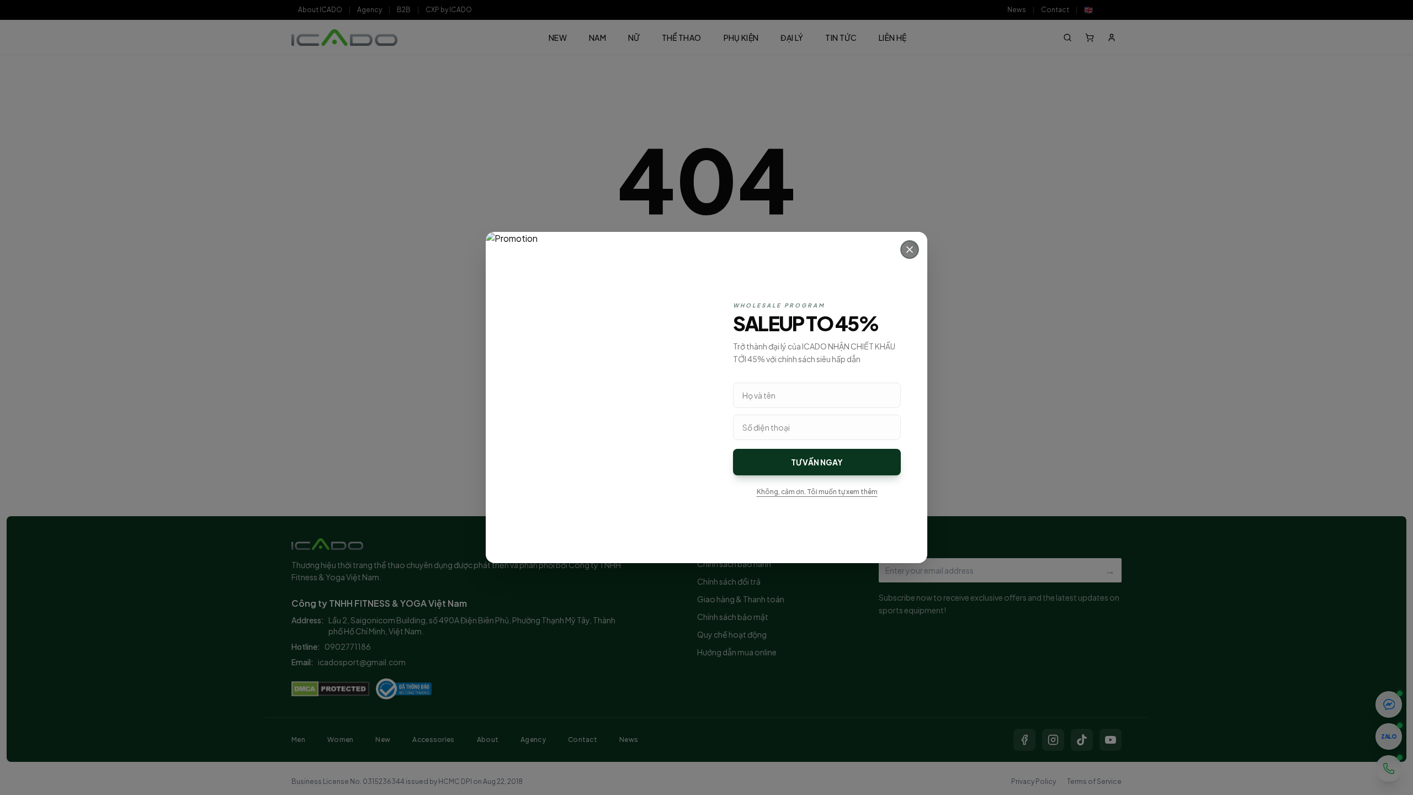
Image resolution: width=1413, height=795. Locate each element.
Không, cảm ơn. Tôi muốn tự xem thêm (817, 491)
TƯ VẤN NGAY (817, 462)
